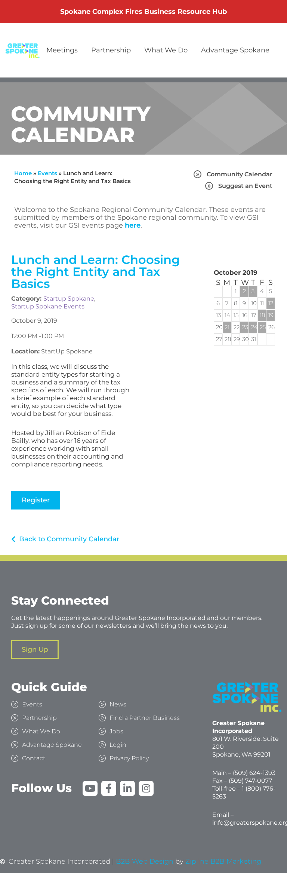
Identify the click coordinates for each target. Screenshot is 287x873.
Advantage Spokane (235, 50)
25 (262, 327)
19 (270, 315)
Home (23, 173)
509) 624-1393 (255, 772)
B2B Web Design (144, 862)
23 (244, 327)
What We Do (166, 50)
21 (227, 327)
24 (253, 327)
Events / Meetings (48, 50)
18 (262, 315)
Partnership (111, 50)
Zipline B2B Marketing (223, 862)
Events (47, 173)
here (133, 225)
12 (270, 303)
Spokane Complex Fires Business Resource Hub (143, 11)
